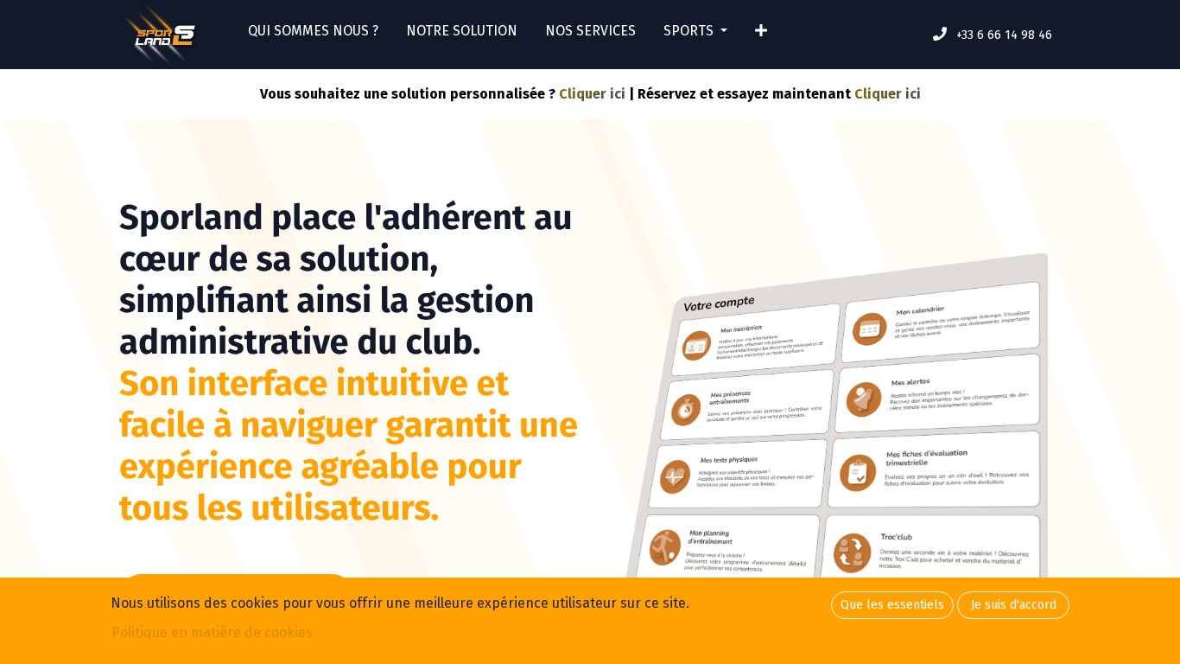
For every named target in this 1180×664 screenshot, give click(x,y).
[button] (761, 34)
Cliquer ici (592, 94)
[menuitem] (313, 34)
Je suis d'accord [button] (1013, 604)
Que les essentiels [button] (892, 604)
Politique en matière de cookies (212, 632)
